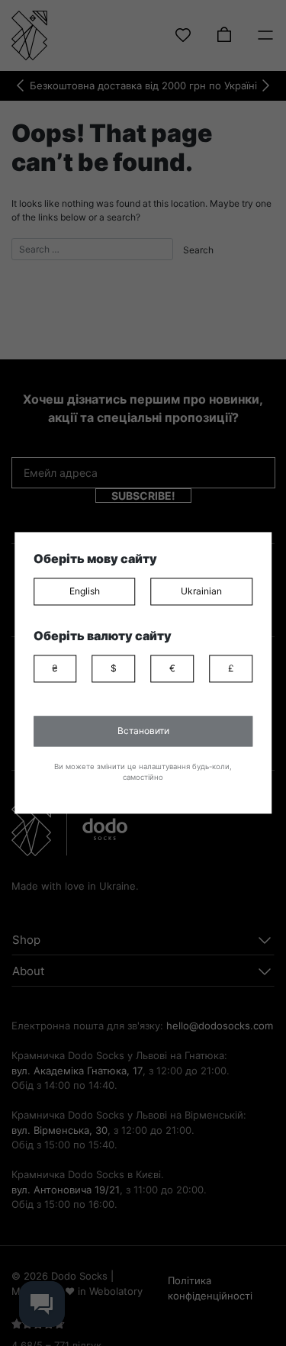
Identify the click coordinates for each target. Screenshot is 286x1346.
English (84, 591)
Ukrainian (201, 591)
